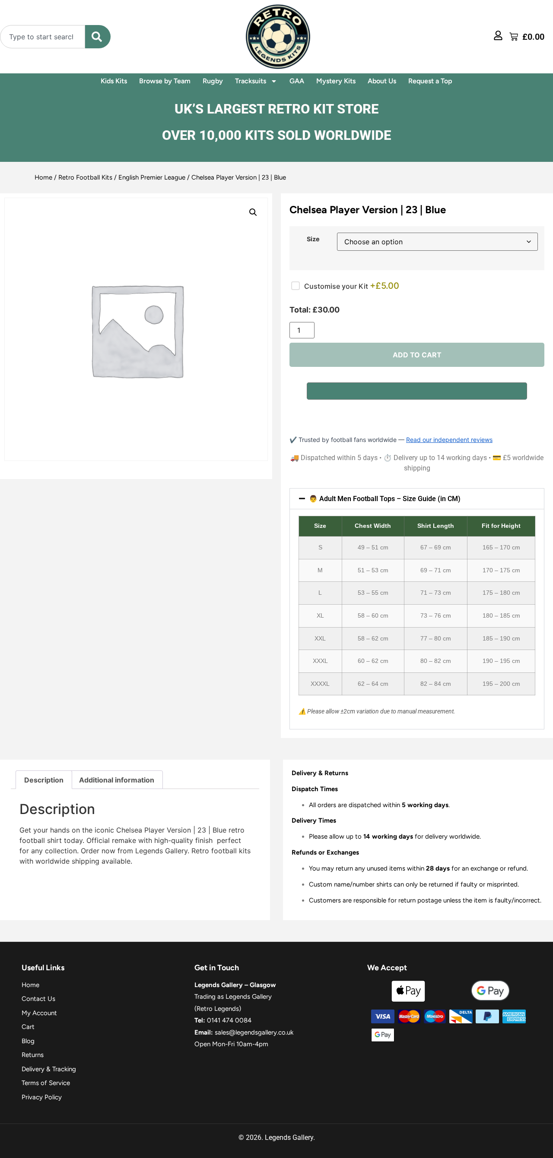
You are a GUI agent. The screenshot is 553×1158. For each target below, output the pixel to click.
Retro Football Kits (85, 177)
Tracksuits (250, 81)
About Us (382, 81)
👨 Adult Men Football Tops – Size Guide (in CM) (385, 499)
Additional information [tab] (116, 780)
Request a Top (430, 81)
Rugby (213, 81)
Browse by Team (165, 81)
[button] (253, 212)
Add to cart (417, 354)
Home (43, 177)
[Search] (98, 36)
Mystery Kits (336, 81)
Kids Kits (114, 81)
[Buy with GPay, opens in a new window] (417, 391)
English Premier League (151, 177)
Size (313, 239)
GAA (296, 81)
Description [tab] (44, 780)
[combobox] (42, 36)
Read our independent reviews (449, 439)
